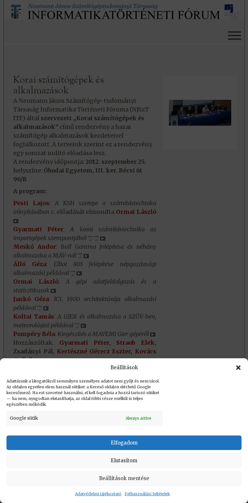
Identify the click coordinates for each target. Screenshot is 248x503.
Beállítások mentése (124, 478)
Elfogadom (124, 443)
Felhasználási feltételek (147, 493)
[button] (238, 367)
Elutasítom (124, 460)
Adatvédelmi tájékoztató (98, 493)
